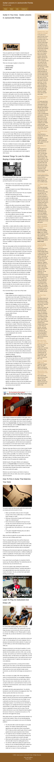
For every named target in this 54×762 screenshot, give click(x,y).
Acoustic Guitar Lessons (43, 174)
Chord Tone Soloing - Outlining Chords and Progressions (42, 245)
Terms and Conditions (28, 757)
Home (5, 9)
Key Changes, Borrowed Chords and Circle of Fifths (42, 98)
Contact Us (24, 9)
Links (17, 9)
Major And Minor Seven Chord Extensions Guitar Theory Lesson (43, 373)
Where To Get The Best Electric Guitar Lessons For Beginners (42, 226)
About (11, 9)
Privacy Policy (28, 758)
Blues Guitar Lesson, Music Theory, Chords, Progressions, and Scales (43, 342)
